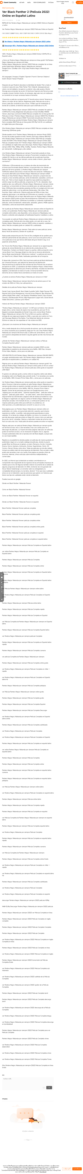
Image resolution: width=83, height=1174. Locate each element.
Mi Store (50, 2)
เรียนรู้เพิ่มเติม (42, 1172)
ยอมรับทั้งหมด (77, 1169)
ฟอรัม (29, 2)
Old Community (8, 8)
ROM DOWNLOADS (39, 2)
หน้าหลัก (21, 2)
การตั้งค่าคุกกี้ (66, 1169)
